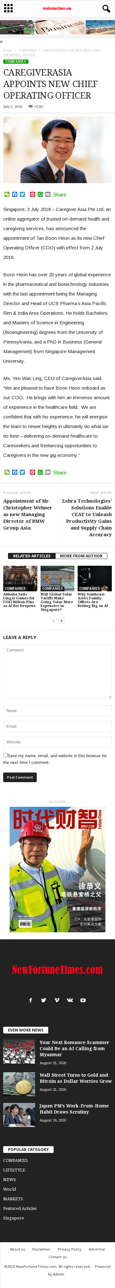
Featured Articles (19, 1208)
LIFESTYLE (14, 1170)
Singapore (13, 1218)
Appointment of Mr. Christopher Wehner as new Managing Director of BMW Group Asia (27, 514)
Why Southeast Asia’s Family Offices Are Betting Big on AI (93, 600)
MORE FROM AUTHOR (81, 556)
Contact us (57, 1256)
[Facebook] (32, 1001)
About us (17, 1249)
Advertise (97, 1249)
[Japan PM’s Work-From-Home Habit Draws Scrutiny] (19, 1115)
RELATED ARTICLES (31, 556)
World (9, 1189)
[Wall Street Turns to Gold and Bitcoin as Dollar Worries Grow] (19, 1084)
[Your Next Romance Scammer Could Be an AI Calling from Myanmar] (19, 1052)
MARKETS (13, 1198)
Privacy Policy (69, 1249)
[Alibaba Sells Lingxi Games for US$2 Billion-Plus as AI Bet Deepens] (20, 578)
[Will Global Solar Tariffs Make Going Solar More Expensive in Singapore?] (58, 578)
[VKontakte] (71, 1001)
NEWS (9, 1179)
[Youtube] (84, 1001)
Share (59, 195)
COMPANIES (15, 61)
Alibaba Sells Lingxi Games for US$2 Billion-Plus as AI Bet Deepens (19, 600)
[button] (105, 9)
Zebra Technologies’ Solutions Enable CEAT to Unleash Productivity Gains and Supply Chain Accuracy (87, 518)
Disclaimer (41, 1249)
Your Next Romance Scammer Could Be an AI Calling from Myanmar (74, 1048)
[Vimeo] (58, 1001)
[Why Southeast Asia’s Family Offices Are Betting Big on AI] (95, 578)
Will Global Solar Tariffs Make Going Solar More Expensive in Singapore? (57, 602)
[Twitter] (45, 1001)
